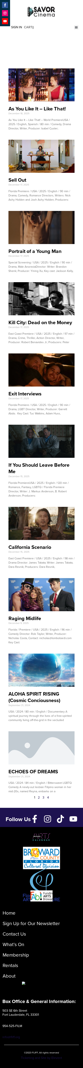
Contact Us (14, 934)
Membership (16, 955)
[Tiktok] (60, 819)
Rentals (10, 965)
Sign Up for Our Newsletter (31, 923)
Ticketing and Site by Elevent (41, 1057)
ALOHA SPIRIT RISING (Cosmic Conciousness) (34, 697)
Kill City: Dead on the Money (40, 322)
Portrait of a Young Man (34, 251)
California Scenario (29, 547)
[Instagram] (48, 819)
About (9, 976)
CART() (29, 27)
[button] (76, 27)
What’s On (13, 944)
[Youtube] (73, 819)
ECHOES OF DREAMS (33, 771)
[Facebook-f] (35, 819)
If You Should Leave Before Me (39, 468)
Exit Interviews (25, 393)
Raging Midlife (24, 618)
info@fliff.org (11, 1037)
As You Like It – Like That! (37, 108)
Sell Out (17, 180)
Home (9, 913)
